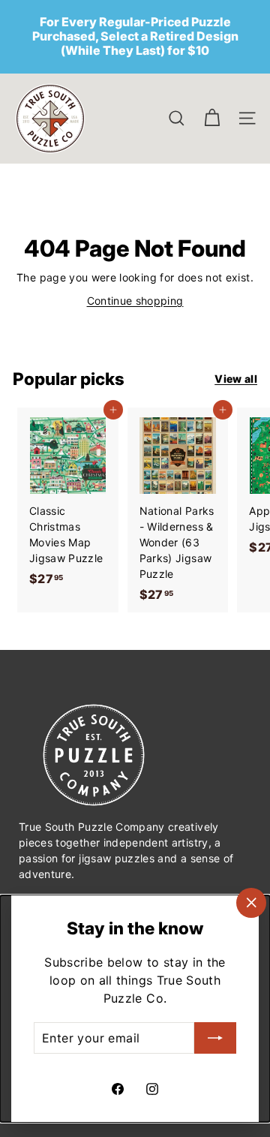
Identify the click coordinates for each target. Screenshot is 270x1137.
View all (235, 378)
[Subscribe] (215, 1038)
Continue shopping (135, 300)
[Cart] (212, 118)
